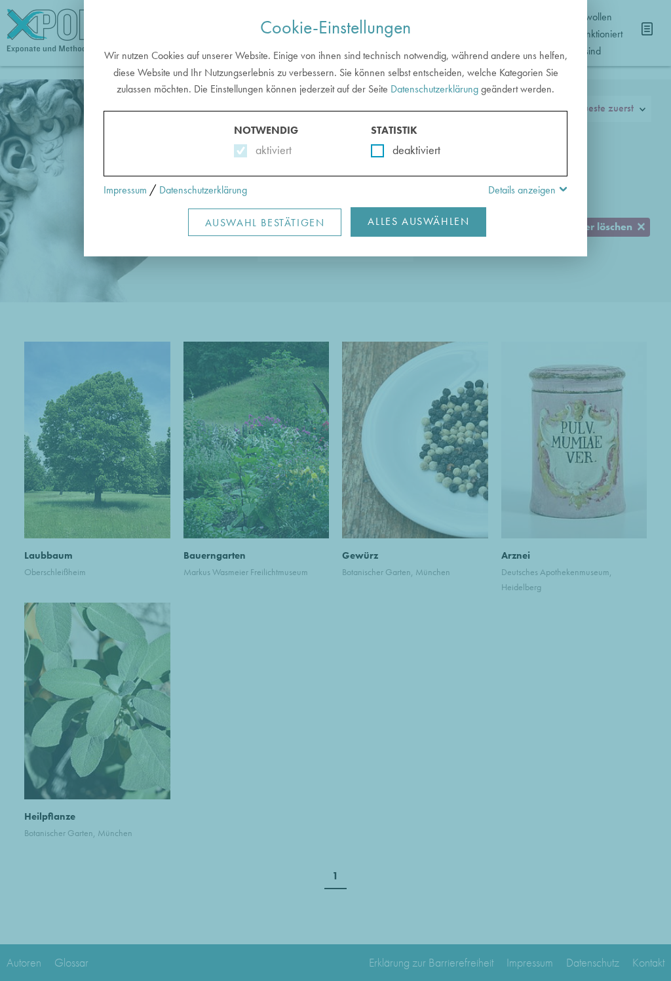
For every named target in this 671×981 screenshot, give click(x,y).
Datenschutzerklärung (434, 89)
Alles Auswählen (418, 221)
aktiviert (271, 149)
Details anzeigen (522, 190)
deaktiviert (408, 149)
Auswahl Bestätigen (265, 223)
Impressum (125, 190)
